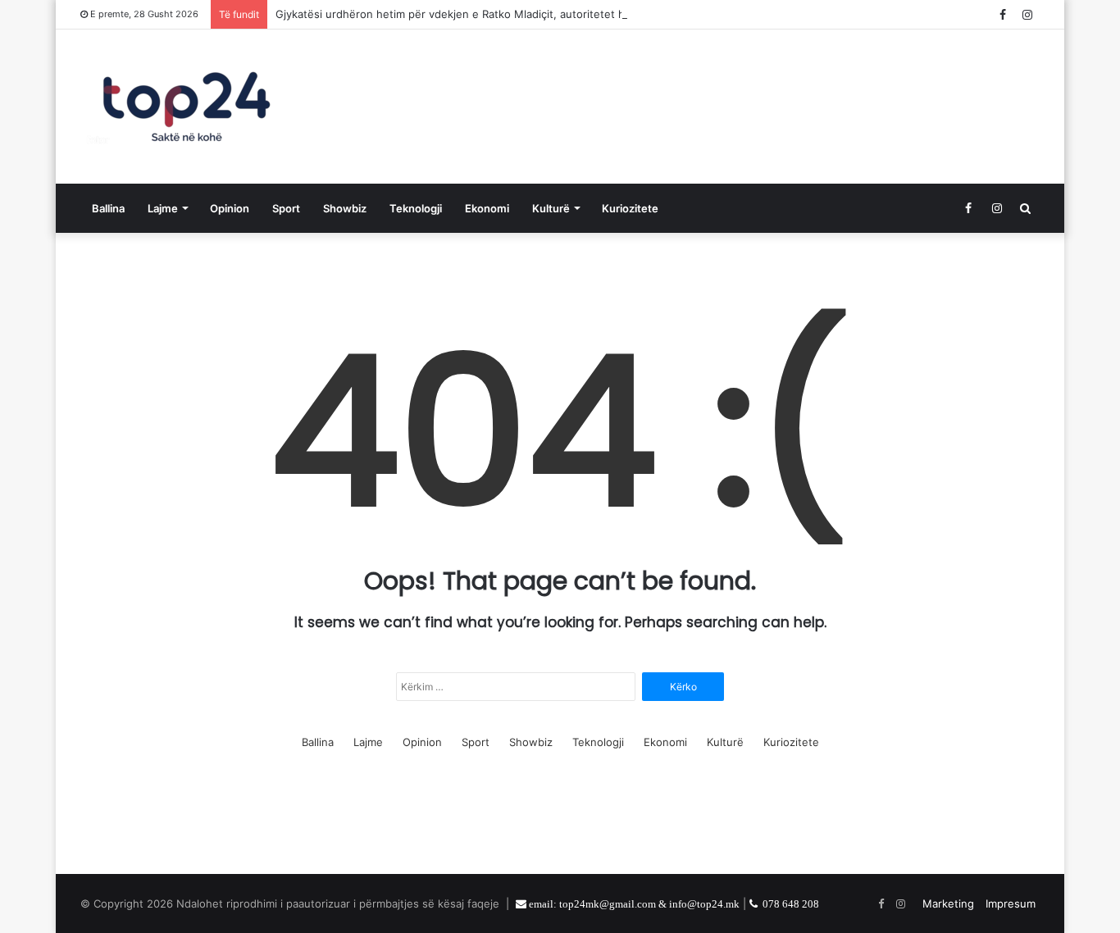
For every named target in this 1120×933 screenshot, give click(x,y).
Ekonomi (487, 208)
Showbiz (345, 208)
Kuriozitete (630, 208)
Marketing (948, 903)
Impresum (1011, 903)
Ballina (108, 208)
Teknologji (415, 208)
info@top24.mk (704, 904)
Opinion (229, 208)
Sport (286, 208)
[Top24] (187, 106)
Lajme (163, 208)
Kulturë (551, 208)
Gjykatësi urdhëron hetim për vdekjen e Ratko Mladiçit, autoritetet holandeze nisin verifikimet (515, 13)
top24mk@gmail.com (607, 904)
